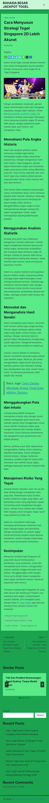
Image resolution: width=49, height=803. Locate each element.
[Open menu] (44, 5)
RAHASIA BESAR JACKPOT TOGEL (18, 621)
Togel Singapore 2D (29, 626)
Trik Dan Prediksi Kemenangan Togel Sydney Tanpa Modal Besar (23, 681)
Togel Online (25, 603)
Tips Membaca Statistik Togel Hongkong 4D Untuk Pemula (36, 644)
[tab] (19, 697)
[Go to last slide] (7, 684)
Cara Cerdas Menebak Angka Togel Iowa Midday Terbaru (25, 388)
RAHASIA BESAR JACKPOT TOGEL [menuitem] (20, 114)
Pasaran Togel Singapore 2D (16, 616)
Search (6, 711)
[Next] (42, 684)
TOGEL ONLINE (9, 18)
